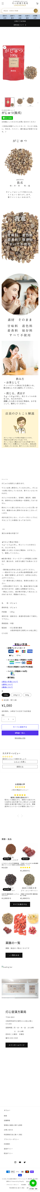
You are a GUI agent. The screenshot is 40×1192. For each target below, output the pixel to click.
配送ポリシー (8, 1153)
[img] (20, 787)
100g (6, 695)
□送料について (7, 684)
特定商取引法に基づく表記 (13, 1134)
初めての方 (5, 17)
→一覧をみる (14, 955)
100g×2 (16, 695)
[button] (2, 3)
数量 (3, 715)
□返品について (7, 687)
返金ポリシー (8, 1149)
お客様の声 (35, 17)
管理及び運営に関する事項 (13, 1125)
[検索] (36, 11)
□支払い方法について (10, 681)
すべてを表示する (20, 904)
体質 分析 (21, 17)
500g (27, 695)
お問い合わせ (8, 1130)
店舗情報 (7, 1120)
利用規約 (7, 1144)
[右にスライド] (38, 103)
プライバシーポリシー (11, 1139)
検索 (5, 1116)
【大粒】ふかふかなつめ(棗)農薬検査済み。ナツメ (29, 864)
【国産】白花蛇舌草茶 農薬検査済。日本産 (29, 894)
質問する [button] (20, 766)
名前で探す (27, 17)
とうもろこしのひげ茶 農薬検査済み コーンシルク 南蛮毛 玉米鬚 (11, 864)
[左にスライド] (2, 103)
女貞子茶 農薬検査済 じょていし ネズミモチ (11, 894)
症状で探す (12, 17)
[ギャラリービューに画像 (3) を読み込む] (30, 102)
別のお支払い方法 (20, 738)
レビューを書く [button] (20, 761)
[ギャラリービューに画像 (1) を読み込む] (9, 102)
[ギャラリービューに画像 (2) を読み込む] (20, 102)
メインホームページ (17, 1045)
